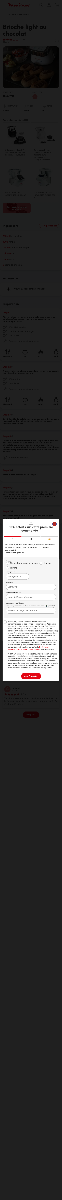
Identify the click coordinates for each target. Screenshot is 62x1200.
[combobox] (17, 576)
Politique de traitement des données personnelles (28, 648)
